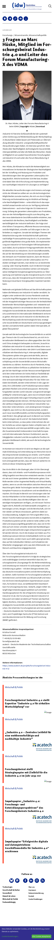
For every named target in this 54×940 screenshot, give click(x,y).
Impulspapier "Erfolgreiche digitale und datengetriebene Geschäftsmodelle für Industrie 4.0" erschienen (27, 846)
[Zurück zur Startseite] (27, 6)
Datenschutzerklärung (36, 893)
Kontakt (31, 896)
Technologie (7, 887)
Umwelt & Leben (9, 896)
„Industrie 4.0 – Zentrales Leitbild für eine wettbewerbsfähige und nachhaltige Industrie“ (28, 735)
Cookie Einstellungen (35, 899)
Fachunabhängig (9, 902)
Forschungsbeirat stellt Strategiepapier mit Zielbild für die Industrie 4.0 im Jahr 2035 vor (26, 772)
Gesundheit (7, 893)
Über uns (32, 887)
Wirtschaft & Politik (10, 899)
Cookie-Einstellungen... (10, 936)
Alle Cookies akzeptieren (41, 936)
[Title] (15, 18)
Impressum (32, 890)
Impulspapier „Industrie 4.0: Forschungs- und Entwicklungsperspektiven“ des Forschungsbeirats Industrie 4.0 (24, 806)
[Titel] (5, 18)
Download (40, 126)
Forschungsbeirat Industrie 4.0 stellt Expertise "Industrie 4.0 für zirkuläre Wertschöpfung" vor (27, 703)
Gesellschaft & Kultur (11, 890)
